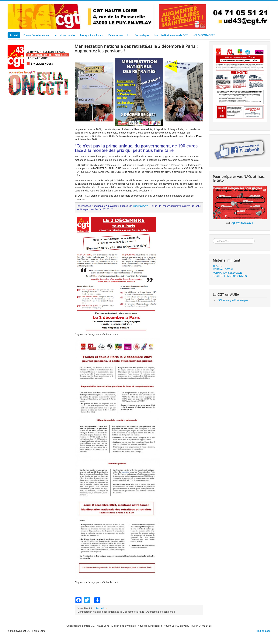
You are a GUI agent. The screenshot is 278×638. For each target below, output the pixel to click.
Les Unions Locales (64, 35)
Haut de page (263, 631)
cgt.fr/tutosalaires (242, 223)
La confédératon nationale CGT (171, 35)
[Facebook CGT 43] (240, 149)
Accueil (14, 35)
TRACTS (218, 266)
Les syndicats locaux (91, 35)
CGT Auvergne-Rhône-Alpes (232, 300)
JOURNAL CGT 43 (223, 269)
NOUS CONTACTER (204, 35)
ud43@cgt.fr (140, 206)
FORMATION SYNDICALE (227, 272)
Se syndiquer (142, 35)
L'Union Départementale (36, 35)
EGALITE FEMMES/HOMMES (230, 276)
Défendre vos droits (119, 35)
